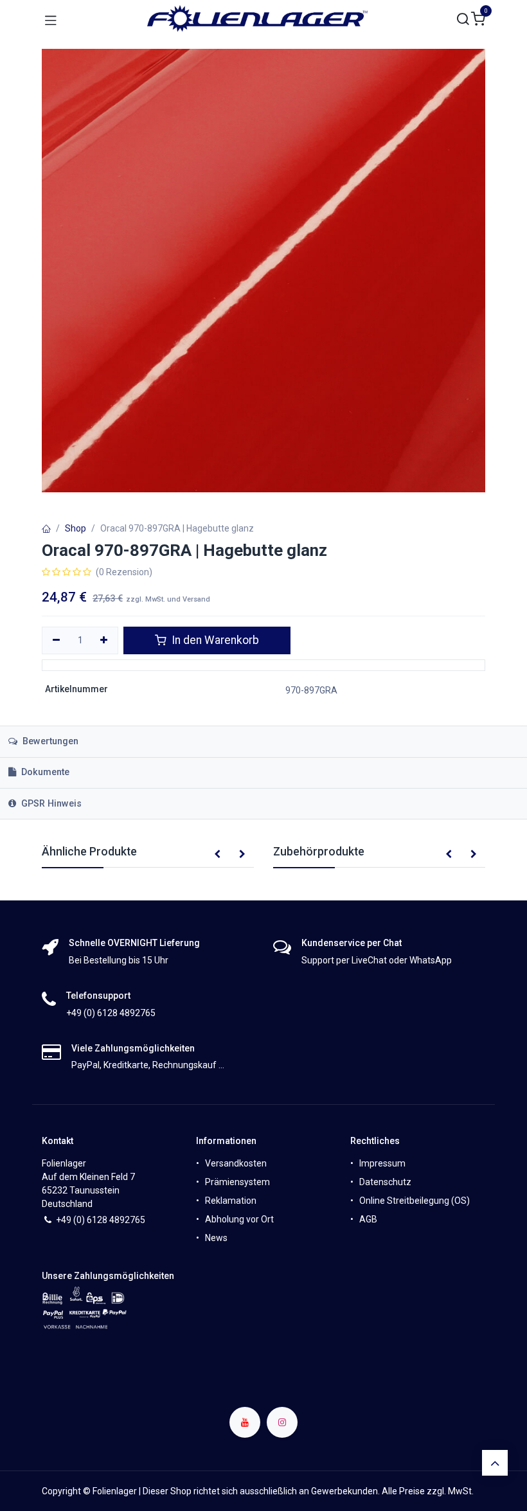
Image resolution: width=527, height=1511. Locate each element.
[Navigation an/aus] (51, 19)
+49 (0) (71, 1220)
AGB (368, 1219)
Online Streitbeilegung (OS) (414, 1200)
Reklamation (230, 1200)
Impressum (382, 1163)
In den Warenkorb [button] (214, 640)
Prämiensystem (237, 1182)
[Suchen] (463, 20)
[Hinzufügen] (104, 640)
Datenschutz (385, 1182)
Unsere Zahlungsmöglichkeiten (108, 1276)
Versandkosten (236, 1163)
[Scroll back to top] (495, 1463)
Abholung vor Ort (239, 1219)
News (216, 1238)
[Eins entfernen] (56, 640)
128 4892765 (118, 1220)
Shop (75, 528)
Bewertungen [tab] (49, 741)
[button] (217, 855)
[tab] (263, 773)
